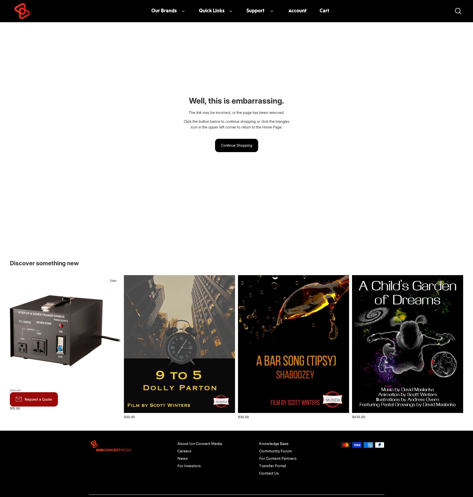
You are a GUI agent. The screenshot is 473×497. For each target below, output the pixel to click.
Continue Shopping (236, 145)
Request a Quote (38, 399)
